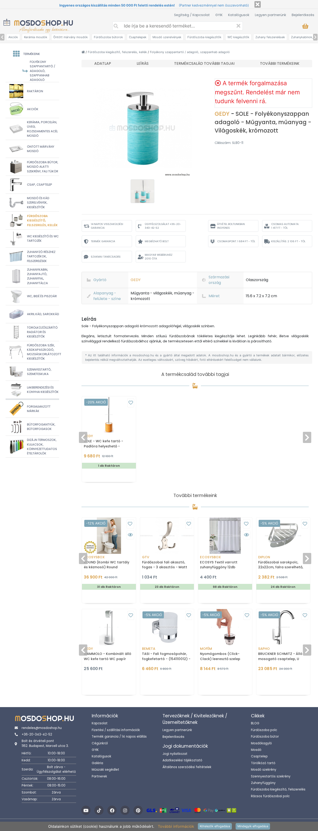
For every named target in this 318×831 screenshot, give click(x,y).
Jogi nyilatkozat (174, 754)
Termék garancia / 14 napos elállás (119, 736)
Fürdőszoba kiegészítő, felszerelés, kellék (118, 52)
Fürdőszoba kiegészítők (204, 37)
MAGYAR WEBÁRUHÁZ (159, 257)
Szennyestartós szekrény (271, 776)
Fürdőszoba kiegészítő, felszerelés (278, 789)
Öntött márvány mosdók (70, 37)
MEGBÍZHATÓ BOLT (157, 241)
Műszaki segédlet (105, 769)
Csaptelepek (137, 37)
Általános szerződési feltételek (186, 767)
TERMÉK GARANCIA (103, 241)
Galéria (97, 763)
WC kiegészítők (238, 37)
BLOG (255, 723)
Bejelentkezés (303, 15)
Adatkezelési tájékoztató (182, 760)
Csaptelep (259, 756)
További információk (176, 826)
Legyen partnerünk (270, 15)
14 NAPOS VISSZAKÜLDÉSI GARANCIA (107, 226)
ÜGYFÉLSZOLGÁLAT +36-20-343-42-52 (163, 226)
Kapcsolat (100, 723)
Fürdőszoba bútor (265, 736)
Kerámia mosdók (35, 37)
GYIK (219, 15)
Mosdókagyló (261, 743)
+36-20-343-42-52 (37, 734)
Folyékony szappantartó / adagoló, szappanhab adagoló (190, 52)
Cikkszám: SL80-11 (229, 142)
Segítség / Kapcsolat (192, 15)
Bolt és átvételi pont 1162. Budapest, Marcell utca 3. (45, 743)
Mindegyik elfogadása (252, 826)
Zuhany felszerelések (270, 37)
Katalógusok (238, 15)
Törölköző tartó (263, 763)
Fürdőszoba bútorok (108, 37)
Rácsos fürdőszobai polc (270, 796)
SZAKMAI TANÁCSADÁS (106, 257)
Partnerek (99, 776)
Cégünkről (100, 743)
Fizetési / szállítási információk (116, 730)
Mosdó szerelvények (166, 37)
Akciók (13, 37)
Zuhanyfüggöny (263, 783)
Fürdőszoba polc (264, 730)
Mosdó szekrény (263, 769)
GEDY (223, 114)
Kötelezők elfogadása (215, 826)
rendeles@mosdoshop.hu (42, 728)
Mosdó (256, 750)
